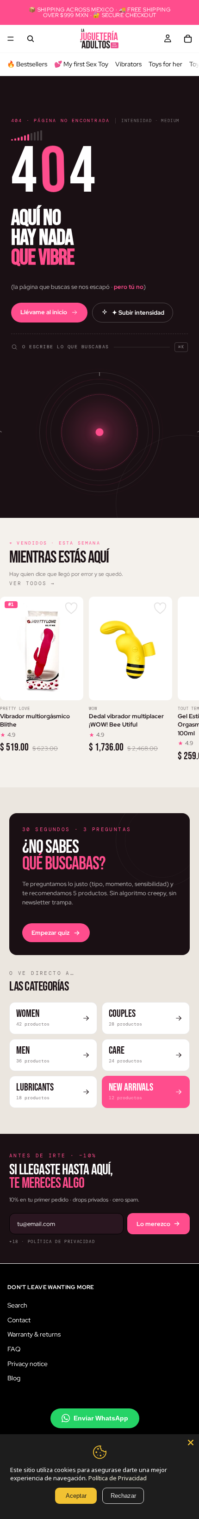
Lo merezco (153, 1224)
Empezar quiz (50, 933)
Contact (19, 1319)
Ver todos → (32, 583)
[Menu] (10, 38)
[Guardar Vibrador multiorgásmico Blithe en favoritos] (71, 608)
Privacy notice (27, 1363)
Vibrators (128, 64)
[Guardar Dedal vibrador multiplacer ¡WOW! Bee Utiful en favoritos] (160, 608)
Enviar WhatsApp (101, 1417)
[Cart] (188, 39)
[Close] (190, 1442)
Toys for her (165, 64)
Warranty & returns (34, 1334)
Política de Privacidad (117, 1478)
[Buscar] (30, 39)
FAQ (13, 1348)
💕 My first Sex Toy (81, 64)
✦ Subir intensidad (138, 313)
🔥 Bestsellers (27, 64)
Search (17, 1305)
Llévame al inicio (43, 312)
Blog (13, 1378)
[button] (99, 343)
